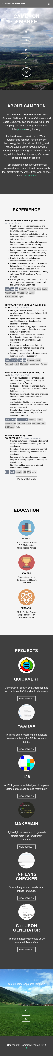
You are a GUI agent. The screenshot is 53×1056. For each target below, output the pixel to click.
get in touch (30, 175)
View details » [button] (26, 698)
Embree (14, 3)
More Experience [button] (26, 478)
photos (21, 129)
